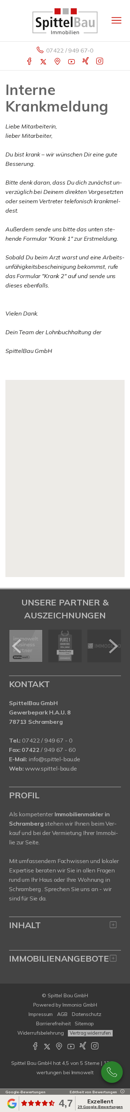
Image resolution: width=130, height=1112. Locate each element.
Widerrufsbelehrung (40, 1033)
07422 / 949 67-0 (70, 50)
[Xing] (86, 61)
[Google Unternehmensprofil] (58, 61)
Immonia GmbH (79, 1005)
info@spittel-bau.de (54, 759)
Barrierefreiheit (53, 1023)
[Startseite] (65, 20)
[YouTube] (72, 61)
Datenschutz (86, 1014)
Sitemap (84, 1023)
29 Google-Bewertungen (100, 1106)
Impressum (41, 1014)
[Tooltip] (121, 1092)
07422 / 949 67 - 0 (47, 740)
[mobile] (116, 20)
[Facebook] (30, 61)
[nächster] (113, 646)
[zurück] (17, 646)
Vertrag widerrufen (90, 1033)
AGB (62, 1014)
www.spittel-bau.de (51, 768)
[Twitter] (44, 61)
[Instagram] (100, 61)
